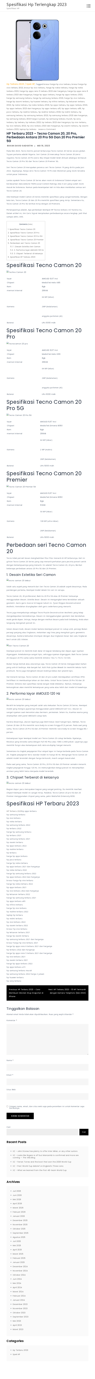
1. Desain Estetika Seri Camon (25, 246)
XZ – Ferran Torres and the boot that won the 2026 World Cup (42, 1162)
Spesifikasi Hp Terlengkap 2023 (37, 4)
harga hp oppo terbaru (44, 94)
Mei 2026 (17, 1199)
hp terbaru (20, 122)
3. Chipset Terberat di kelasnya (26, 253)
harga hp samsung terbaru (19, 98)
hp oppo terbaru (58, 105)
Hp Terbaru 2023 (15, 84)
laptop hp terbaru (28, 129)
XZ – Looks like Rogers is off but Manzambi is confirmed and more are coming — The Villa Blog (46, 1156)
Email (10, 1075)
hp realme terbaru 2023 (49, 112)
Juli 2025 (17, 1241)
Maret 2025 (18, 1254)
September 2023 (20, 1317)
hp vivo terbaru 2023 (16, 126)
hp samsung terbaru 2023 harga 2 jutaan (26, 119)
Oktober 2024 (19, 1275)
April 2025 (17, 1249)
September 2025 (20, 1233)
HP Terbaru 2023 (14, 811)
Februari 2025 (19, 1258)
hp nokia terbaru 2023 (39, 105)
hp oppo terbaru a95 (71, 108)
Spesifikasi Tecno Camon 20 (21, 229)
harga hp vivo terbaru (74, 98)
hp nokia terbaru (20, 105)
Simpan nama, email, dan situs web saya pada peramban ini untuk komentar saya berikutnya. (46, 1107)
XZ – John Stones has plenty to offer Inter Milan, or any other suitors (45, 1151)
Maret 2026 (18, 1208)
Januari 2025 (19, 1262)
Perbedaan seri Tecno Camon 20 (24, 243)
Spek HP (30, 84)
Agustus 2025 (19, 1237)
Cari (8, 1127)
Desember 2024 (20, 1266)
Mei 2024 (17, 1283)
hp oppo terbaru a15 (51, 108)
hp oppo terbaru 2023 (77, 105)
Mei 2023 (17, 1321)
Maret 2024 (18, 1291)
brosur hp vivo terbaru (34, 87)
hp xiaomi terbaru (69, 126)
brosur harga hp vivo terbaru (57, 84)
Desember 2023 (20, 1304)
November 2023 (20, 1308)
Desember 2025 (20, 1220)
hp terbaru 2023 (33, 122)
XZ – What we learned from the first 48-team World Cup (40, 1170)
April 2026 (17, 1203)
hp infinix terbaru (57, 101)
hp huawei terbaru (39, 101)
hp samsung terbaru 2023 (36, 115)
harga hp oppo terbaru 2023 (69, 94)
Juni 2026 (17, 1195)
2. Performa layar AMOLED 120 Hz (27, 250)
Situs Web (11, 1089)
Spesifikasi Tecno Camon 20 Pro (23, 233)
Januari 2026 (19, 1216)
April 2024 (17, 1287)
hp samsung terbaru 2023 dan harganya (68, 115)
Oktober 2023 (19, 1312)
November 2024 (20, 1270)
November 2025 (20, 1224)
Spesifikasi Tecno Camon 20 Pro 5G (25, 236)
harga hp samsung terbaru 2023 (48, 98)
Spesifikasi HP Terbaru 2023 (21, 257)
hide (30, 224)
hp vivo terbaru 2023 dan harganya (43, 126)
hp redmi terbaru (70, 112)
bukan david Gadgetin (20, 145)
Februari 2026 (19, 1212)
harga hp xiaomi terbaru (18, 101)
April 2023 (17, 1325)
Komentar (12, 1020)
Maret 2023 (18, 1329)
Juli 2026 (17, 1191)
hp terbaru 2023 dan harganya (56, 122)
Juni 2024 (17, 1279)
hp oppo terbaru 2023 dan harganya (24, 108)
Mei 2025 (17, 1245)
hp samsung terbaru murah (59, 119)
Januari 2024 (19, 1300)
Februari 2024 (19, 1296)
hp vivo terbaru (79, 122)
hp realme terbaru (28, 112)
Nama (10, 1060)
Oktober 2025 (19, 1229)
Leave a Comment (47, 129)
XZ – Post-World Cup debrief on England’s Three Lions (38, 1166)
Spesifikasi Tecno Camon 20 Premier (26, 240)
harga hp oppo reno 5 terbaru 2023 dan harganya (43, 91)
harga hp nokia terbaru (57, 87)
